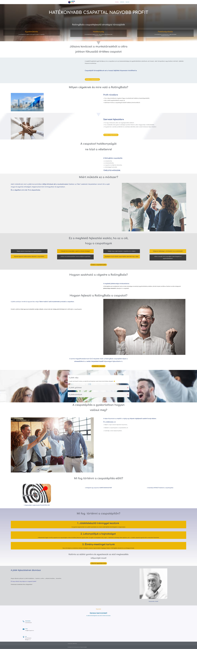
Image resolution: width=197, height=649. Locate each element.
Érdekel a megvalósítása (92, 79)
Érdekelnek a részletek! (98, 366)
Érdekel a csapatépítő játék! (98, 264)
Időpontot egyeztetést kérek (98, 563)
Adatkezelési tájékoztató (72, 643)
